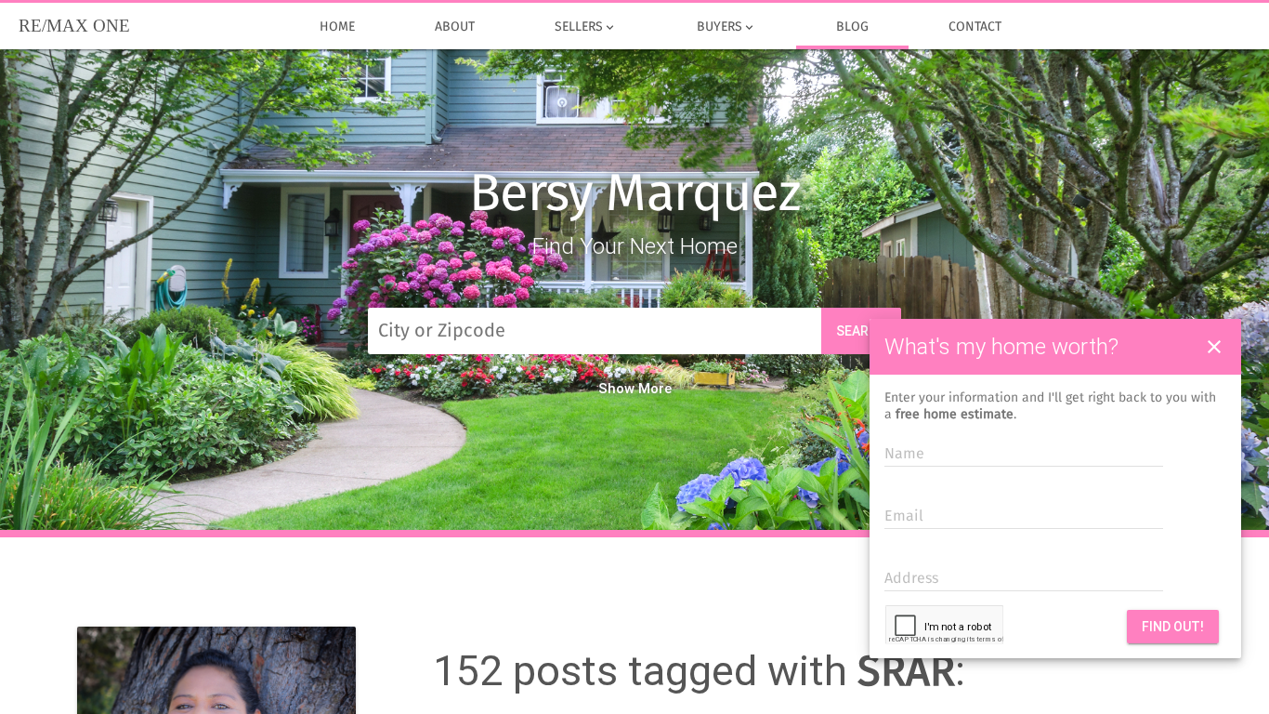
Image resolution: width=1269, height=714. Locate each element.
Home (337, 26)
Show (616, 388)
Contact (974, 26)
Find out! (1173, 626)
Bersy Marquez (634, 195)
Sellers (586, 27)
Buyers (726, 27)
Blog (852, 26)
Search (861, 331)
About (455, 26)
